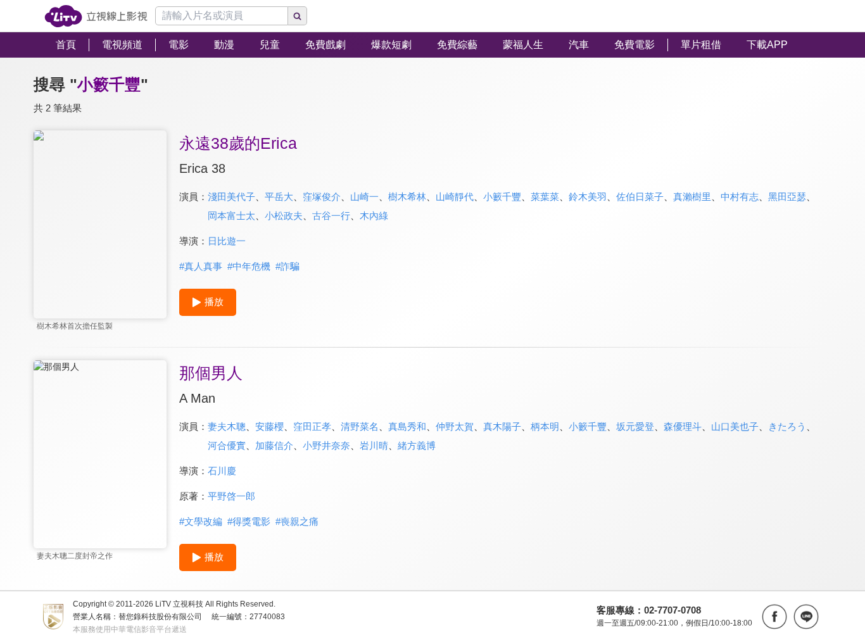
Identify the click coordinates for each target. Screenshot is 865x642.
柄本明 (545, 426)
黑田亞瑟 (787, 196)
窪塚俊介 (322, 196)
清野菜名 (360, 426)
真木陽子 (502, 426)
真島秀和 (407, 426)
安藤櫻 (269, 426)
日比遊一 (227, 241)
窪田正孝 (312, 426)
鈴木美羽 (588, 196)
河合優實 (227, 445)
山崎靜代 (455, 196)
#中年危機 (248, 266)
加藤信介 (274, 445)
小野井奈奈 (326, 445)
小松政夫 (284, 215)
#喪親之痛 (297, 521)
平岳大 (279, 196)
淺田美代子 (231, 196)
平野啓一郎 (231, 496)
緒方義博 (417, 445)
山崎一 (364, 196)
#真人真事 (200, 266)
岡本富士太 (231, 215)
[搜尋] (297, 15)
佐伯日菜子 (640, 196)
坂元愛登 (635, 426)
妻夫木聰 (227, 426)
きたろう (787, 426)
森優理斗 (683, 426)
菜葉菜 (545, 196)
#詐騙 (287, 266)
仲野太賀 (455, 426)
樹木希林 (407, 196)
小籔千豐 (502, 196)
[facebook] (774, 616)
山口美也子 (735, 426)
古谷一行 (331, 215)
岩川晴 (374, 445)
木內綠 (374, 215)
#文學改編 (200, 521)
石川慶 (222, 470)
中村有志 (740, 196)
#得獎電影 (248, 521)
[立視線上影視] (96, 16)
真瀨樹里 (692, 196)
